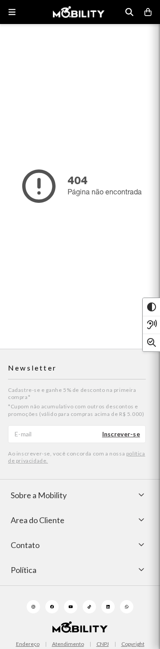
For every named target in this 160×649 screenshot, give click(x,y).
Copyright (132, 644)
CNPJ (102, 644)
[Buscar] (129, 12)
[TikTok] (89, 606)
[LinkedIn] (108, 606)
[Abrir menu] (12, 12)
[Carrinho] (148, 12)
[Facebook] (52, 606)
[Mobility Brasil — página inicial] (78, 12)
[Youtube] (70, 606)
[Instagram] (33, 606)
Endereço (28, 644)
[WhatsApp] (126, 606)
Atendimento (68, 644)
